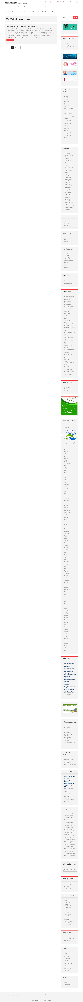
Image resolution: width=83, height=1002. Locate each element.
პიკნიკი (65, 137)
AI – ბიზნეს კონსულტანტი (69, 46)
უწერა (65, 603)
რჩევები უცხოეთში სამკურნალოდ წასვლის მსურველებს (69, 799)
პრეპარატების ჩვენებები (69, 669)
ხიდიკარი (66, 648)
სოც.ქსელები (37, 6)
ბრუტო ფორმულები (68, 691)
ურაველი (66, 599)
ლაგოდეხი (66, 529)
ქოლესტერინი (67, 299)
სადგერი (66, 577)
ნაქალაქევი (66, 564)
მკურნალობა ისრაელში (69, 817)
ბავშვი (65, 221)
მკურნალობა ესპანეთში (69, 837)
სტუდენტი (44, 6)
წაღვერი (66, 638)
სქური (65, 596)
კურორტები (66, 96)
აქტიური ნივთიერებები (69, 687)
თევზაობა (66, 126)
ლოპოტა (66, 542)
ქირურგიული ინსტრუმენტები (67, 388)
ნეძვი (65, 566)
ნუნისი (65, 570)
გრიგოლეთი (66, 488)
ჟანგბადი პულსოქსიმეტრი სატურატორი (69, 372)
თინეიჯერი (66, 225)
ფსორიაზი (66, 335)
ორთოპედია (66, 311)
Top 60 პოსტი (67, 984)
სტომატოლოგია (67, 304)
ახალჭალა (66, 461)
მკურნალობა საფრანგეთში (67, 819)
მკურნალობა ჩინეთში (68, 850)
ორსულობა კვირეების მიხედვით (69, 201)
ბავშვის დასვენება (68, 120)
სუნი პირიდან (67, 366)
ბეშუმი (65, 470)
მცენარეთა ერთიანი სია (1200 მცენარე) (69, 922)
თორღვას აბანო (67, 514)
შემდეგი (25, 47)
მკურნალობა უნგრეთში (69, 843)
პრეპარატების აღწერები (69, 663)
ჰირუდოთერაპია (67, 257)
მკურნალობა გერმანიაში (69, 813)
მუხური (65, 559)
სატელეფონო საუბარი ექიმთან (69, 785)
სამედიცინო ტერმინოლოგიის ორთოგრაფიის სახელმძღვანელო (68, 967)
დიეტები (67, 158)
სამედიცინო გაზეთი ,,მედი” (70, 937)
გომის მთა (66, 482)
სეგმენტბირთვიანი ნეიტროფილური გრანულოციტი (20, 26)
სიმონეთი (66, 582)
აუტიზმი (65, 330)
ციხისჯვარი (66, 631)
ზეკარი (65, 503)
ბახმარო (66, 468)
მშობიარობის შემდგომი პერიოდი (69, 350)
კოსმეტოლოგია (68, 160)
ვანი (65, 496)
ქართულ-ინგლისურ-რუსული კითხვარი (68, 962)
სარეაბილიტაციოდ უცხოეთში (68, 738)
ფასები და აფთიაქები (68, 664)
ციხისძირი (66, 629)
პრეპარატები (27, 6)
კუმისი (65, 526)
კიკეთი (65, 519)
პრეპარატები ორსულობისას (67, 677)
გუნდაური (66, 489)
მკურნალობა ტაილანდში (69, 853)
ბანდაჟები (66, 241)
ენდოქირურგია (67, 313)
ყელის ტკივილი (67, 367)
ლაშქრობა (66, 128)
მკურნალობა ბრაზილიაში (69, 844)
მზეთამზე (66, 554)
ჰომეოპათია (66, 262)
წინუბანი (66, 640)
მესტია (65, 552)
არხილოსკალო (67, 454)
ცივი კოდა (66, 627)
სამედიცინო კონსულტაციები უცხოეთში (69, 741)
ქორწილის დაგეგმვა (69, 177)
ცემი (65, 626)
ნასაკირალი (66, 563)
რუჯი (65, 103)
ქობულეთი (66, 612)
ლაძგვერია (66, 535)
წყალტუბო (66, 643)
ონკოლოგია (66, 309)
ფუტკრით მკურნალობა (69, 260)
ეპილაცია (67, 162)
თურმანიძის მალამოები (69, 258)
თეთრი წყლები (67, 512)
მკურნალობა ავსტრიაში (69, 829)
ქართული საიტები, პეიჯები (69, 888)
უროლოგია (66, 318)
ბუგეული (66, 477)
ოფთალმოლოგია (68, 308)
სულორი (66, 591)
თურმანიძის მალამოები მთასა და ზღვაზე (69, 297)
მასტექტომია (66, 361)
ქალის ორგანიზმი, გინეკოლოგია (69, 208)
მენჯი (65, 550)
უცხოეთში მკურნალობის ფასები (69, 760)
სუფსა (65, 594)
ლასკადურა (66, 531)
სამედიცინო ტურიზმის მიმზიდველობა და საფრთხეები (68, 794)
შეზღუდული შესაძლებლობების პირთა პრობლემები (69, 327)
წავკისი (65, 636)
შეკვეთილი (66, 619)
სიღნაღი (66, 585)
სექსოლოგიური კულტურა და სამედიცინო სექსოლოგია (68, 182)
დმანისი (65, 495)
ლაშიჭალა (66, 533)
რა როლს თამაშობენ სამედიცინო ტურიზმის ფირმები (68, 790)
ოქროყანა (66, 571)
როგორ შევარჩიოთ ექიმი (69, 783)
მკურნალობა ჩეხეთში (68, 827)
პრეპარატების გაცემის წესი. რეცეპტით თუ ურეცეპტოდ (69, 694)
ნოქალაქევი (66, 568)
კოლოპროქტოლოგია (69, 306)
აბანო (65, 447)
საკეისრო (67, 204)
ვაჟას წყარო (66, 498)
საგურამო (66, 575)
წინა (6, 47)
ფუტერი (65, 982)
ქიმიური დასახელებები (69, 689)
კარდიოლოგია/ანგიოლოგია (67, 302)
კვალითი (66, 515)
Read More (9, 40)
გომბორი (66, 481)
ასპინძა (65, 456)
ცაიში (65, 624)
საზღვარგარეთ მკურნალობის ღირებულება (70, 763)
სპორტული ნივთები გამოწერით (68, 114)
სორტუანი (66, 587)
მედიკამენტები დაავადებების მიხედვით (69, 667)
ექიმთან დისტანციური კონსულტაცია (68, 780)
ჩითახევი (66, 622)
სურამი (65, 592)
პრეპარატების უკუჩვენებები (70, 674)
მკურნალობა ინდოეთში (69, 846)
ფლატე (65, 608)
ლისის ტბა (66, 540)
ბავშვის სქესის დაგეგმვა (68, 195)
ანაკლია (66, 453)
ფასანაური (66, 606)
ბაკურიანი (66, 467)
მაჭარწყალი (66, 547)
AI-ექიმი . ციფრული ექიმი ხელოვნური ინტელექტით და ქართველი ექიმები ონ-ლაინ (26, 11)
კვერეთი (66, 517)
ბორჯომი (66, 475)
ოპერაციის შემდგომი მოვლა (68, 338)
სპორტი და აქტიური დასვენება (68, 109)
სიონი (65, 584)
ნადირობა (66, 130)
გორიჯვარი (66, 484)
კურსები (65, 528)
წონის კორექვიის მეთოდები (69, 156)
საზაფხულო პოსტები (68, 106)
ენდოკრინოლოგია (68, 315)
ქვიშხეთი (66, 610)
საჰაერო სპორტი (67, 132)
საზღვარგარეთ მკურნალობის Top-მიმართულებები (68, 734)
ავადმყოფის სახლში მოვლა (68, 238)
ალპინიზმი (66, 133)
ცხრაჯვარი (66, 633)
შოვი (65, 620)
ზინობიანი (66, 505)
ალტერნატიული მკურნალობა (67, 254)
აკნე (65, 334)
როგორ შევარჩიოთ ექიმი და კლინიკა (69, 777)
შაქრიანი (66, 617)
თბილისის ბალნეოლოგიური (68, 508)
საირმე (65, 578)
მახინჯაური (66, 549)
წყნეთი (65, 645)
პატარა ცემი (66, 573)
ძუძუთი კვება (66, 352)
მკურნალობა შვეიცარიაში (69, 825)
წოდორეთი (66, 641)
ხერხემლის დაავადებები (69, 332)
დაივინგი (66, 428)
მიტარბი (66, 556)
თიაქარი (66, 356)
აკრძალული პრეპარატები (69, 686)
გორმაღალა (66, 486)
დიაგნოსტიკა (18, 6)
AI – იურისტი (66, 45)
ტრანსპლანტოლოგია (68, 316)
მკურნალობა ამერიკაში (69, 830)
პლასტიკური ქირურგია (68, 164)
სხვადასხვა (51, 11)
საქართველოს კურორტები (69, 869)
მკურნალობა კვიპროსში (69, 848)
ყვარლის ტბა (67, 613)
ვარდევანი (66, 500)
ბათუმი (65, 465)
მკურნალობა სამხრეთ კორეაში (69, 823)
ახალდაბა (66, 458)
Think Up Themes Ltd (39, 1000)
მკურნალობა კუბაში (68, 851)
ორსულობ (66, 344)
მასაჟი (66, 172)
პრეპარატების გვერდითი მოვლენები (69, 680)
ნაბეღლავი (66, 561)
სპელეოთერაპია (67, 427)
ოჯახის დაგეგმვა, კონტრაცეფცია (69, 186)
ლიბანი (65, 538)
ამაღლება (66, 451)
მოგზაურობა (66, 99)
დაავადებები (9, 6)
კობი (65, 521)
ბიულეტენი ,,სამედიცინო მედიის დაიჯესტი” (69, 939)
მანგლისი (66, 545)
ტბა (64, 598)
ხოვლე (65, 650)
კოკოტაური (66, 522)
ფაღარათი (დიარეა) (68, 323)
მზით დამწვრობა (67, 105)
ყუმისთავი (66, 615)
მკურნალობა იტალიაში (69, 836)
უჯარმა (65, 605)
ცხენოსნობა (66, 139)
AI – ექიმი (66, 43)
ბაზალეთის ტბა (67, 463)
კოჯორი (65, 524)
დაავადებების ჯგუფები (68, 903)
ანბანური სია (68, 914)
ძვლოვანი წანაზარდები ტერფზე (69, 363)
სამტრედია (66, 580)
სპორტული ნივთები (68, 111)
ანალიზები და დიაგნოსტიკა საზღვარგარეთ (67, 729)
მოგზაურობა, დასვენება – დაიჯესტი (69, 117)
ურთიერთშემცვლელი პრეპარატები (68, 672)
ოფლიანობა (68, 174)
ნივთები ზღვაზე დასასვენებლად (67, 122)
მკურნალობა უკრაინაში (69, 841)
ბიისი (65, 472)
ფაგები (65, 264)
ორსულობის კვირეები (68, 345)
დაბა (65, 491)
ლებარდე (66, 536)
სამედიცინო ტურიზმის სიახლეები (68, 885)
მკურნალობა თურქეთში (69, 815)
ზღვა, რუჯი (66, 101)
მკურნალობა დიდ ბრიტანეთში (68, 833)
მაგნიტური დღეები (68, 374)
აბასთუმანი (66, 449)
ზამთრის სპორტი (67, 135)
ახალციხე (66, 460)
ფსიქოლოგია (67, 280)
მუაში (65, 557)
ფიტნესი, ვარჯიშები (69, 167)
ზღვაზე (65, 125)
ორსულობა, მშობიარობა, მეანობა (70, 198)
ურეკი (65, 601)
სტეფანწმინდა (67, 589)
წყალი (65, 322)
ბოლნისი (66, 474)
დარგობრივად (68, 916)
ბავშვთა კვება (67, 223)
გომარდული (66, 479)
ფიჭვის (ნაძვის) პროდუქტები (67, 266)
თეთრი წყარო (67, 510)
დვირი (65, 493)
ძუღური (65, 634)
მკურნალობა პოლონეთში (69, 839)
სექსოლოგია (67, 320)
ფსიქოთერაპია (67, 281)
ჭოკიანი (65, 647)
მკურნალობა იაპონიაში (69, 855)
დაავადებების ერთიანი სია (68, 906)
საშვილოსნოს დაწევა (68, 354)
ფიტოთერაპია (68, 924)
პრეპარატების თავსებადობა (67, 683)
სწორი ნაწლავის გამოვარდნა (67, 358)
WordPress (49, 1000)
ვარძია (65, 502)
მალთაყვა (66, 543)
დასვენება (66, 98)
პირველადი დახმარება (69, 140)
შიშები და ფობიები (68, 283)
